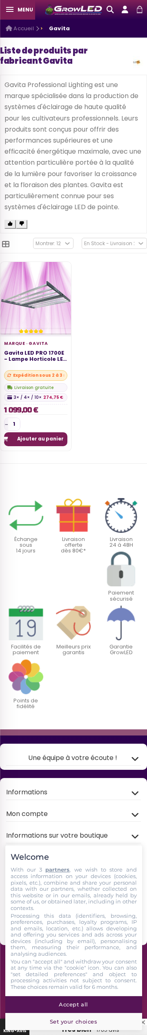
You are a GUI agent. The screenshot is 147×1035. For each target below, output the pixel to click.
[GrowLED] (73, 10)
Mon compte (27, 813)
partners (57, 869)
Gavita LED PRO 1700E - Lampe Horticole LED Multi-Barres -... (35, 356)
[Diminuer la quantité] (6, 424)
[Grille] (5, 244)
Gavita (38, 343)
